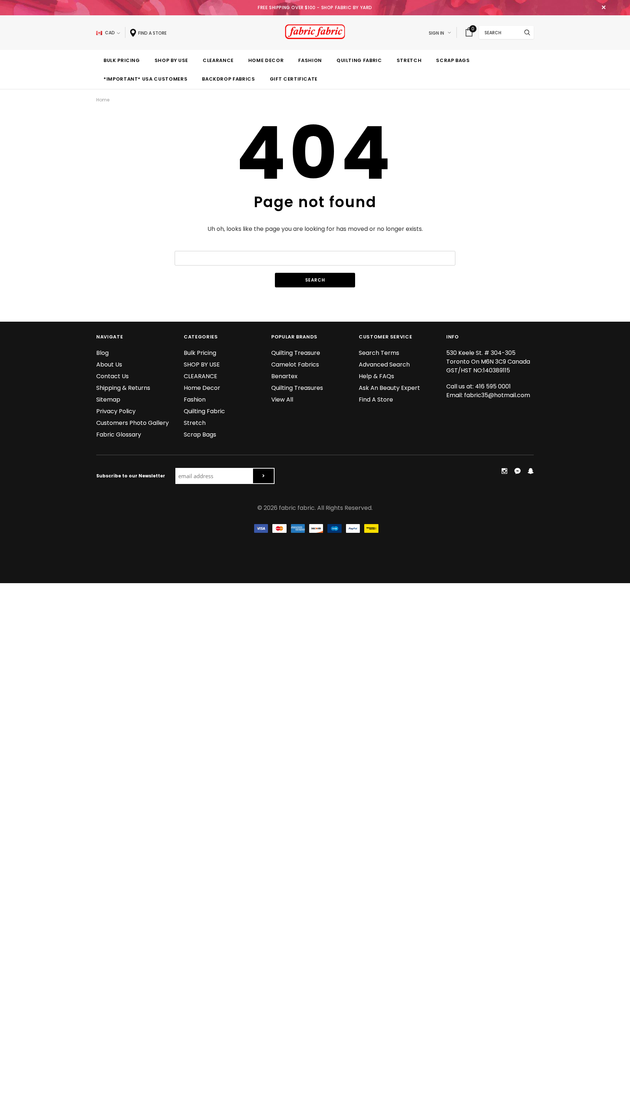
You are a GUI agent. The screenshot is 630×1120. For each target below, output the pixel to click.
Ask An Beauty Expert (389, 388)
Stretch (195, 423)
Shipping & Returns (123, 388)
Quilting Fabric (204, 411)
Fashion (195, 399)
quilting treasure (295, 353)
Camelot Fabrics (295, 364)
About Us (109, 364)
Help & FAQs (376, 376)
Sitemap (108, 399)
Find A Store (376, 399)
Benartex (284, 376)
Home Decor (202, 388)
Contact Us (112, 376)
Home (102, 100)
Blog (102, 353)
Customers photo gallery (132, 423)
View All (282, 399)
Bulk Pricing (200, 353)
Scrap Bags (200, 434)
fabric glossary (118, 434)
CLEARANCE (200, 376)
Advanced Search (384, 364)
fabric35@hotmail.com (497, 395)
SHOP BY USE (202, 364)
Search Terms (379, 353)
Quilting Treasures (297, 388)
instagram (504, 471)
